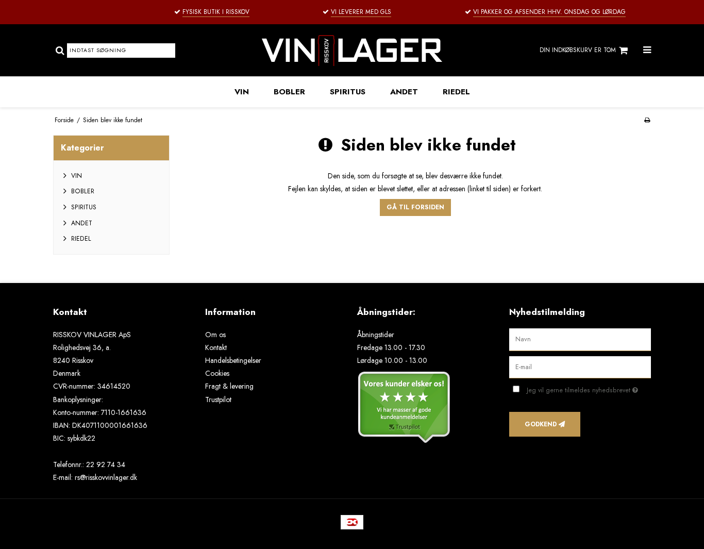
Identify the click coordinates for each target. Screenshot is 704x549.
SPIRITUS (347, 91)
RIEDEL (456, 91)
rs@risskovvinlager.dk (106, 477)
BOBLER (289, 91)
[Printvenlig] (647, 119)
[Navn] (580, 339)
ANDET (404, 91)
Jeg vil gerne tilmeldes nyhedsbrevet (589, 388)
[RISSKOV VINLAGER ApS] (352, 50)
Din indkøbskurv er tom (578, 50)
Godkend (541, 424)
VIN (241, 91)
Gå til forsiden (415, 207)
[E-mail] (580, 366)
